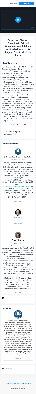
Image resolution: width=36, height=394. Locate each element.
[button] (18, 20)
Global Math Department (18, 321)
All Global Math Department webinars (18, 383)
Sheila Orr (18, 218)
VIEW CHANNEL (18, 359)
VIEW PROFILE (18, 201)
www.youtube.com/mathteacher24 (16, 186)
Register (27, 3)
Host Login (13, 3)
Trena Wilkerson (18, 240)
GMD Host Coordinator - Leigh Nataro (18, 157)
